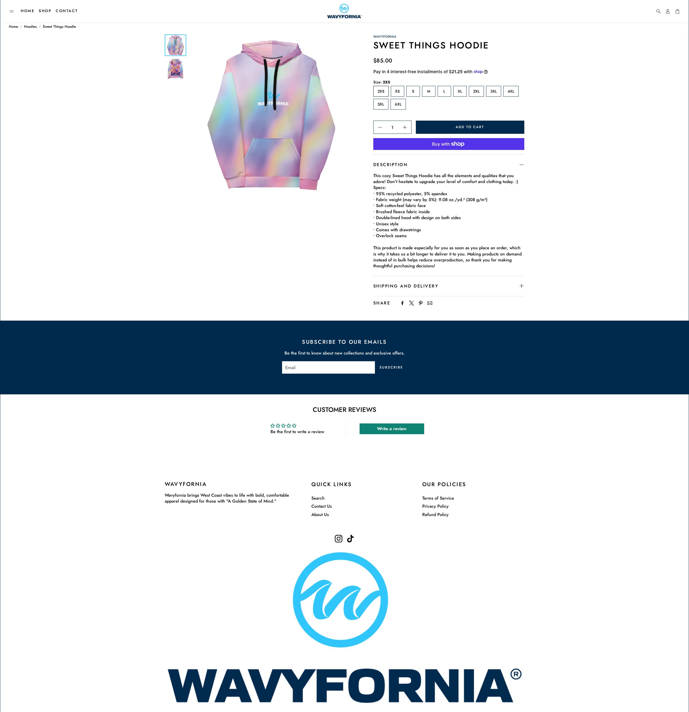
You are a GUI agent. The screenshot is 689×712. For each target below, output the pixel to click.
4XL (511, 91)
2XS (381, 91)
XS (397, 91)
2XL (476, 91)
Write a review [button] (391, 429)
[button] (11, 11)
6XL (398, 104)
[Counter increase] (405, 127)
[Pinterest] (420, 303)
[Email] (429, 303)
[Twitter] (411, 303)
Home (13, 26)
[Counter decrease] (380, 127)
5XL (381, 104)
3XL (493, 91)
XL (460, 91)
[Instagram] (338, 538)
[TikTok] (350, 538)
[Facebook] (402, 303)
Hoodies (30, 26)
